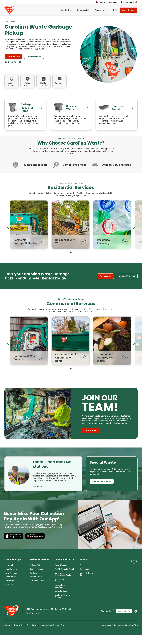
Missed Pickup (10, 577)
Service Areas (101, 10)
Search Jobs (90, 430)
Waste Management (63, 565)
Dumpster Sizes (61, 591)
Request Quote (34, 56)
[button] (67, 10)
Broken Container (11, 573)
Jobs (115, 10)
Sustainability (85, 569)
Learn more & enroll (101, 481)
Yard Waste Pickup (37, 581)
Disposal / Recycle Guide (87, 574)
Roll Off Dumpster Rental (64, 569)
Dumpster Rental (36, 577)
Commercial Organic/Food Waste (63, 574)
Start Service (128, 10)
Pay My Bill (8, 565)
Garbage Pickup (36, 565)
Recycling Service (36, 569)
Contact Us (8, 585)
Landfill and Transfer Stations (63, 596)
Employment (85, 565)
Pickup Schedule (10, 569)
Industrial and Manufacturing (60, 586)
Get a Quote (105, 276)
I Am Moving (9, 581)
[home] (9, 10)
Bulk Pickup (34, 573)
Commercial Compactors (59, 580)
